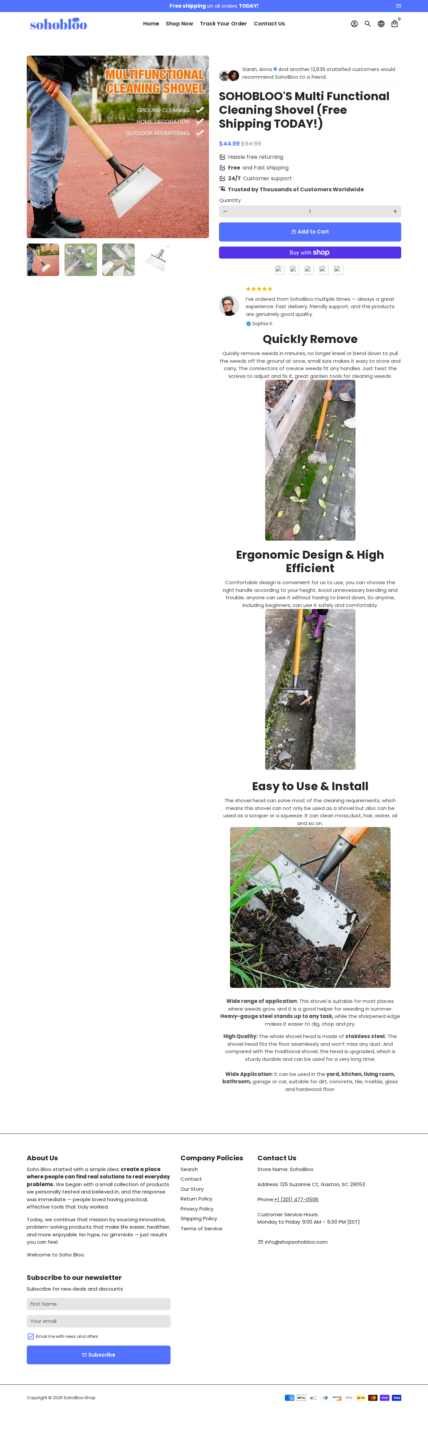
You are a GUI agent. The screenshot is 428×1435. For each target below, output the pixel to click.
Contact (191, 1178)
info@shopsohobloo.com (293, 1241)
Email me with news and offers (67, 1336)
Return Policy (196, 1198)
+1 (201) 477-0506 (296, 1199)
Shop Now (179, 23)
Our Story (192, 1188)
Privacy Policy (197, 1208)
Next (200, 147)
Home (151, 23)
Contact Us (269, 23)
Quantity (230, 200)
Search (189, 1169)
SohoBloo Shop (79, 1397)
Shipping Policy (199, 1218)
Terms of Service (201, 1228)
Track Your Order (223, 23)
